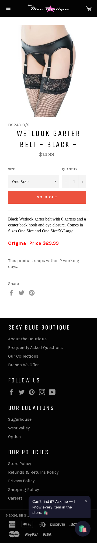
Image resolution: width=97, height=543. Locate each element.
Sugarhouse (20, 419)
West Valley (19, 427)
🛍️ (82, 528)
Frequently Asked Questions (35, 347)
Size (11, 169)
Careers (15, 498)
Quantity (69, 169)
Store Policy (19, 463)
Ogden (14, 436)
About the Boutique (27, 338)
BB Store (26, 515)
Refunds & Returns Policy (33, 472)
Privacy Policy (21, 480)
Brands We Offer (23, 364)
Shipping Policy (23, 489)
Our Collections (23, 356)
